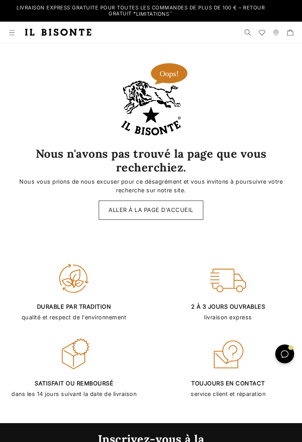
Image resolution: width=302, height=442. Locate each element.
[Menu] (12, 32)
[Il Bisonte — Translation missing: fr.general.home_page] (58, 32)
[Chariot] (290, 32)
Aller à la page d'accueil (151, 209)
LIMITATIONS (152, 14)
